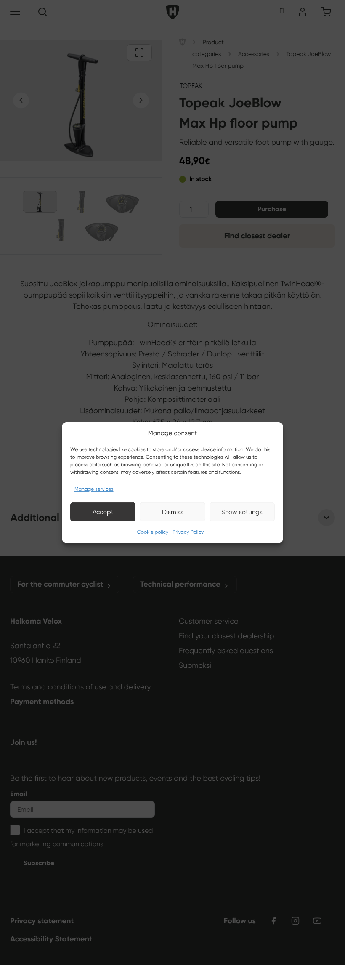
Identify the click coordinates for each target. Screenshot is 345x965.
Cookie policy (152, 532)
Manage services (94, 489)
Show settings (242, 512)
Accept (103, 512)
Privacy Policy (188, 532)
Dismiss (172, 512)
